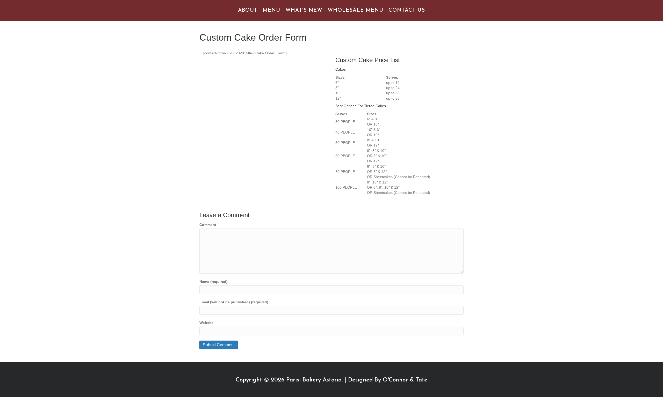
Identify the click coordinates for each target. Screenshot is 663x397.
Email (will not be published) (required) (233, 302)
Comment (207, 225)
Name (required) (213, 282)
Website (206, 323)
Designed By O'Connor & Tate (387, 380)
